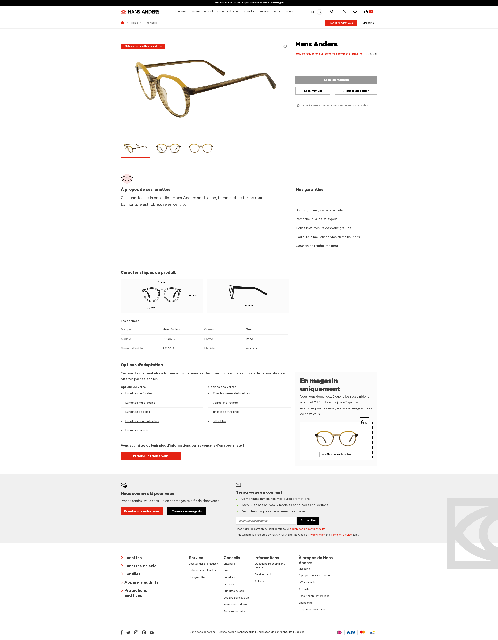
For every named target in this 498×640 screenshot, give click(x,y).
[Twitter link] (128, 632)
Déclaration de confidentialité (274, 632)
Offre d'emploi (307, 582)
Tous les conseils (234, 611)
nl (313, 12)
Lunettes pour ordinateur (142, 421)
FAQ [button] (277, 12)
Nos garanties (197, 577)
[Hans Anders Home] (140, 12)
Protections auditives (134, 594)
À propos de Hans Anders (315, 576)
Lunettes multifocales (140, 403)
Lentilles (131, 574)
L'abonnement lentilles (203, 571)
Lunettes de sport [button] (228, 12)
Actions (259, 581)
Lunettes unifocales (138, 393)
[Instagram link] (136, 632)
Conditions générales (202, 632)
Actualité (304, 589)
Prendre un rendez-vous (150, 456)
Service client (263, 574)
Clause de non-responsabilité (236, 632)
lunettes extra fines (226, 412)
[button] (344, 11)
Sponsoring (306, 603)
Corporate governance (312, 610)
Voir (226, 571)
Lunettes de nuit (136, 431)
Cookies (299, 632)
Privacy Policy (316, 535)
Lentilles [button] (249, 12)
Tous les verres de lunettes (231, 393)
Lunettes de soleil (137, 412)
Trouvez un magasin (187, 511)
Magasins (368, 23)
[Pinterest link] (144, 632)
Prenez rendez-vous (341, 23)
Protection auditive (235, 605)
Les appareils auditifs (237, 598)
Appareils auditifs (140, 583)
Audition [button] (264, 12)
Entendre (229, 564)
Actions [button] (289, 12)
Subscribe (308, 521)
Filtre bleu (219, 421)
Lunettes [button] (180, 12)
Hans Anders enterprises (314, 596)
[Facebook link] (122, 632)
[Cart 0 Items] (366, 11)
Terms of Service (341, 535)
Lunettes (131, 558)
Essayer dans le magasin (204, 564)
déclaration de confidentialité (307, 529)
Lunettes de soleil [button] (202, 12)
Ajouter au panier (356, 91)
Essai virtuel (313, 91)
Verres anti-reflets (225, 403)
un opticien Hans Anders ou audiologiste (262, 3)
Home (134, 23)
